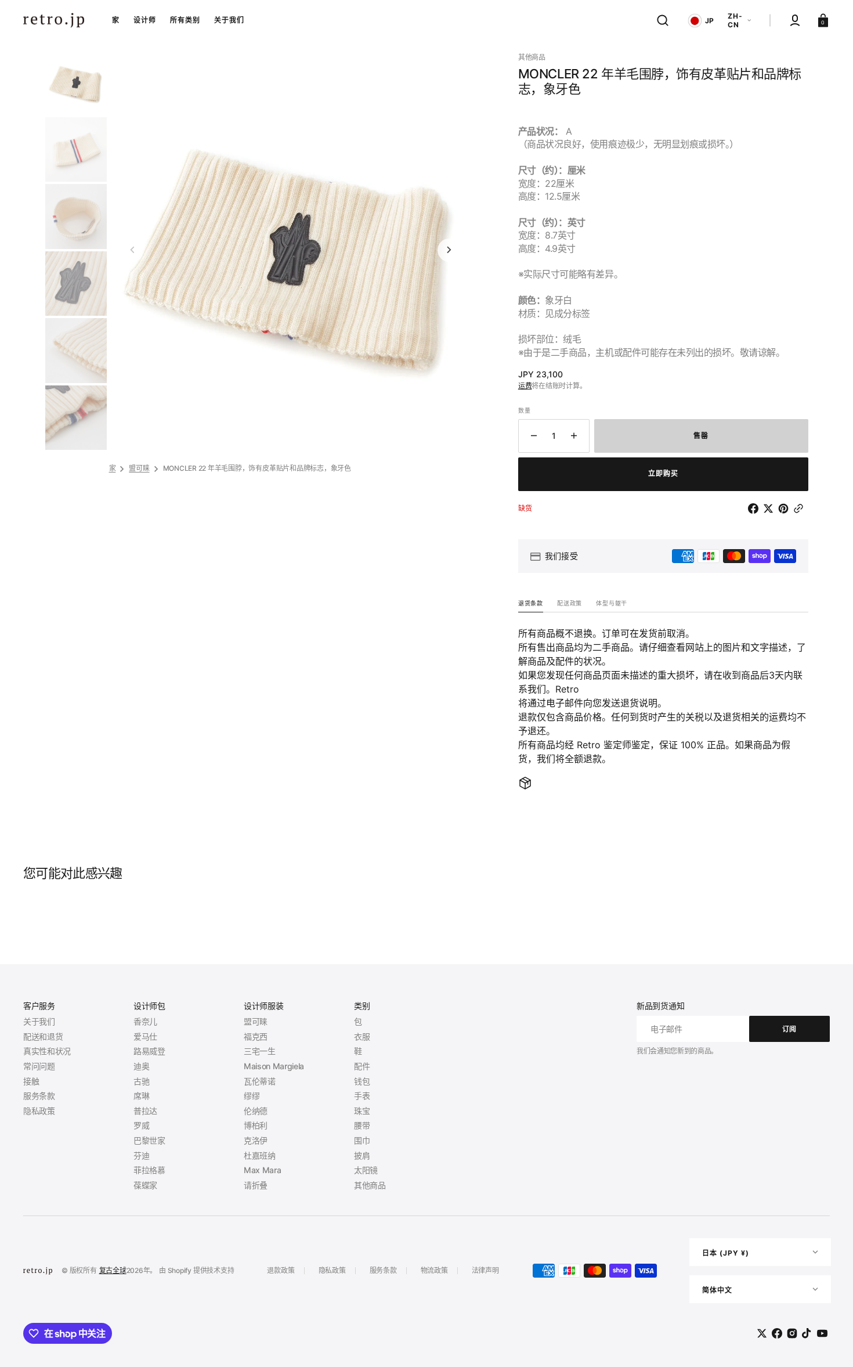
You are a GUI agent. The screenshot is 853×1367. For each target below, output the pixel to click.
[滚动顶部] (828, 1342)
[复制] (800, 508)
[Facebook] (755, 508)
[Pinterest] (785, 508)
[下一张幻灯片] (449, 250)
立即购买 (663, 473)
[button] (662, 20)
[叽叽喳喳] (770, 508)
